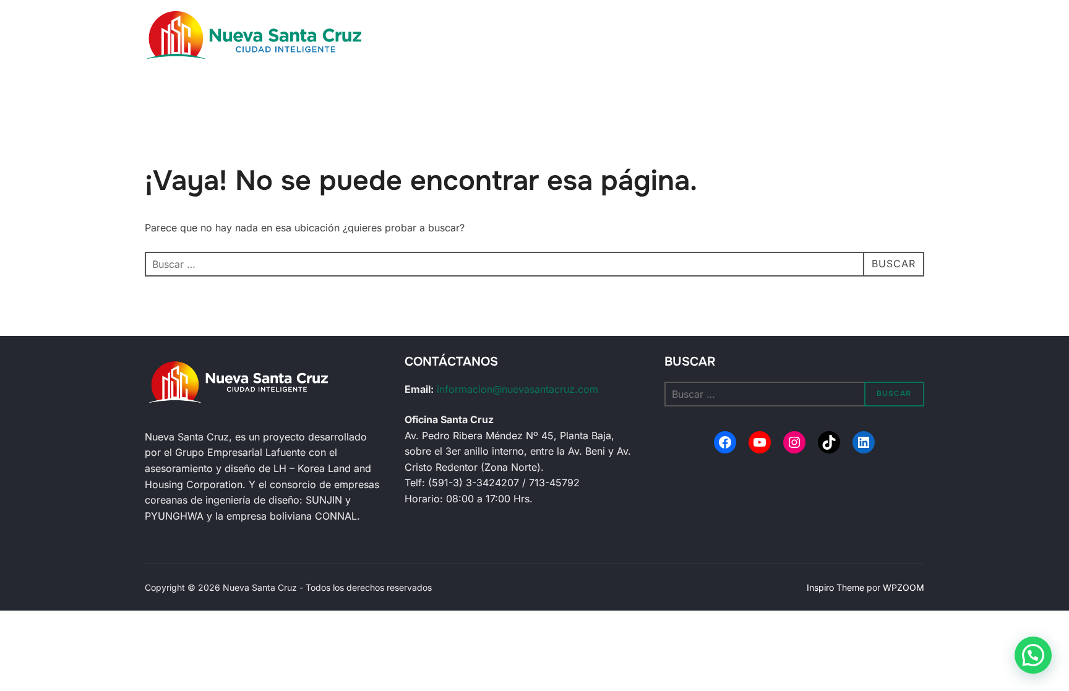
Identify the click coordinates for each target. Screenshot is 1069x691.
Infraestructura (583, 29)
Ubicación (502, 29)
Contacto (829, 29)
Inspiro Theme (835, 587)
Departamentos (677, 29)
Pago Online (833, 46)
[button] (1033, 655)
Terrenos (753, 29)
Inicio (447, 29)
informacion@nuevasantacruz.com (517, 389)
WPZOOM (903, 587)
